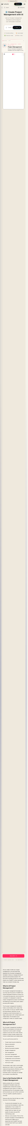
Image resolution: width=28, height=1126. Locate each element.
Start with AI (12, 956)
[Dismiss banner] (25, 1)
